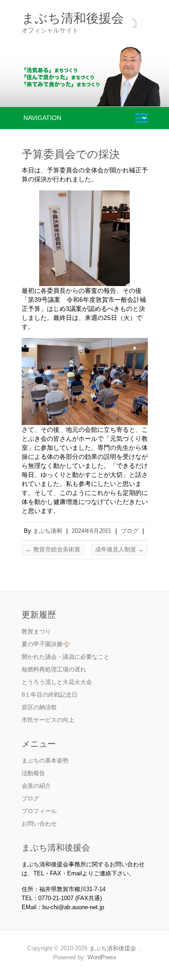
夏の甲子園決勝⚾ (46, 644)
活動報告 (33, 773)
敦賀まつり (36, 631)
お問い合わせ (39, 823)
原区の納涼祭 (39, 707)
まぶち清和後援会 (73, 18)
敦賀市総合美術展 (53, 549)
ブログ (129, 530)
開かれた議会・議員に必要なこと (66, 656)
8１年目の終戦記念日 (50, 694)
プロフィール (39, 811)
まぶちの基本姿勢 (45, 760)
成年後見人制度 (119, 549)
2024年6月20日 (91, 530)
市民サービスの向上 (48, 720)
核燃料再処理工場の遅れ (54, 669)
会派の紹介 (36, 785)
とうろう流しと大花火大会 (57, 682)
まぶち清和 (47, 530)
